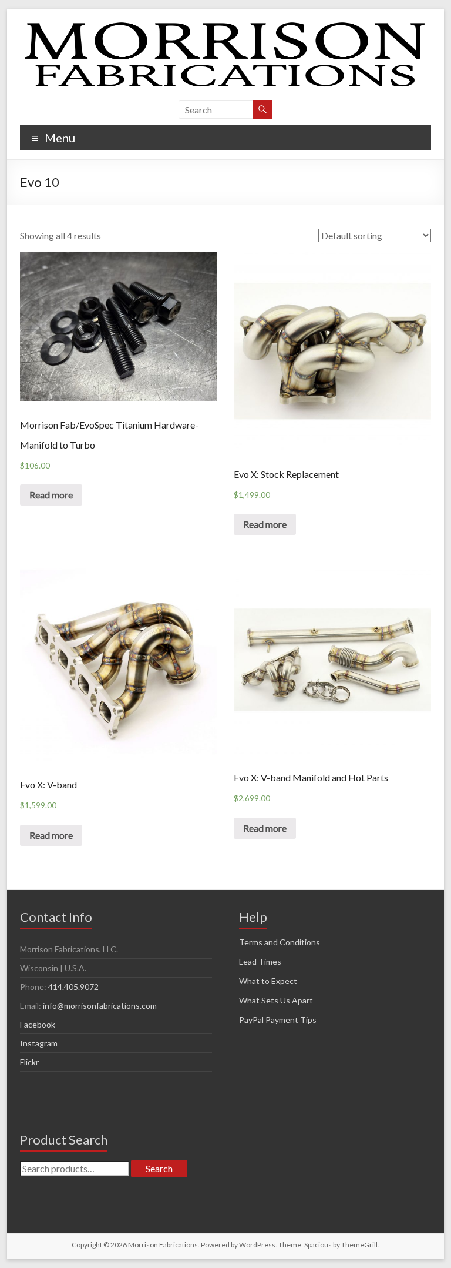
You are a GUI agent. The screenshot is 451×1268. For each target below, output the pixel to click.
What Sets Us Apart (276, 1000)
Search (159, 1168)
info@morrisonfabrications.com (100, 1006)
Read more (51, 494)
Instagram (39, 1043)
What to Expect (268, 981)
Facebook (37, 1024)
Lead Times (260, 961)
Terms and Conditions (279, 942)
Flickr (29, 1062)
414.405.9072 (73, 987)
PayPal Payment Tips (278, 1020)
